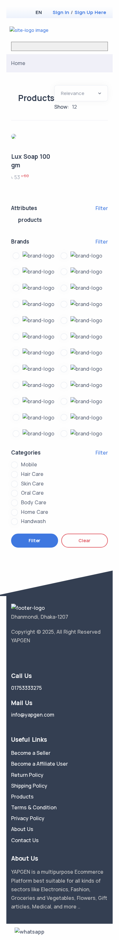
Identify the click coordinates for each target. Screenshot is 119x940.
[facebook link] (23, 656)
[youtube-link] (42, 656)
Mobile (29, 464)
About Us (22, 829)
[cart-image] (95, 30)
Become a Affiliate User (39, 763)
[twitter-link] (13, 656)
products (30, 219)
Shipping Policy (29, 785)
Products (22, 796)
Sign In (61, 12)
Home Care (34, 511)
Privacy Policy (27, 818)
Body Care (33, 502)
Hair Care (32, 473)
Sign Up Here (90, 12)
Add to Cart (36, 138)
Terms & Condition (33, 807)
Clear (84, 540)
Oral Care (32, 492)
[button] (39, 12)
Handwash (33, 521)
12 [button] (74, 106)
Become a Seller (30, 752)
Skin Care (32, 483)
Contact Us (25, 840)
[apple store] (16, 13)
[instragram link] (32, 656)
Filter (102, 208)
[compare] (85, 30)
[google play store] (27, 13)
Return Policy (27, 774)
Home (18, 63)
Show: (61, 106)
